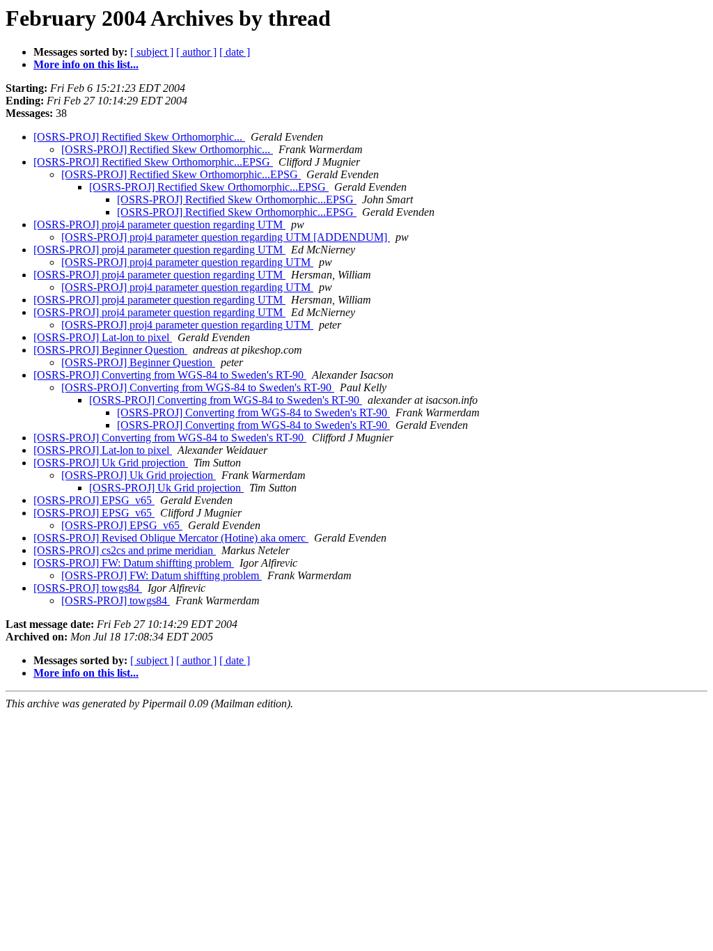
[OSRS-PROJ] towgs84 (87, 588)
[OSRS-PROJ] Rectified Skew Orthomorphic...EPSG (153, 162)
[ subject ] (151, 52)
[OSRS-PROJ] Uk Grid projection (110, 463)
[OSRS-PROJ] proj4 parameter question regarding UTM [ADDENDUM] (225, 237)
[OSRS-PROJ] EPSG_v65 (94, 500)
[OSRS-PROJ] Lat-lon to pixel (102, 337)
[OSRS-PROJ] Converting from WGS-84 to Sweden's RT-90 (169, 375)
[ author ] (196, 52)
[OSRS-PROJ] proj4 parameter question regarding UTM (159, 224)
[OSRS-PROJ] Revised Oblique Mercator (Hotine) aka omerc (170, 538)
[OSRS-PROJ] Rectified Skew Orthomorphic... (139, 137)
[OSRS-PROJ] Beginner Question (110, 350)
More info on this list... (86, 64)
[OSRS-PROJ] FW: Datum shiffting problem (133, 563)
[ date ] (234, 52)
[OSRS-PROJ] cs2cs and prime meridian (124, 550)
